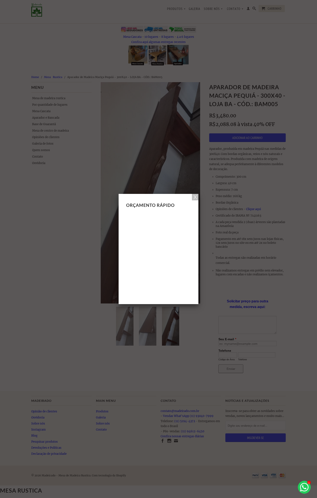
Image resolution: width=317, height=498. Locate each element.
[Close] (195, 197)
